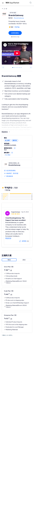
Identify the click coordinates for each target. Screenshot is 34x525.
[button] (15, 148)
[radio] (9, 259)
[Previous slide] (3, 67)
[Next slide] (30, 67)
